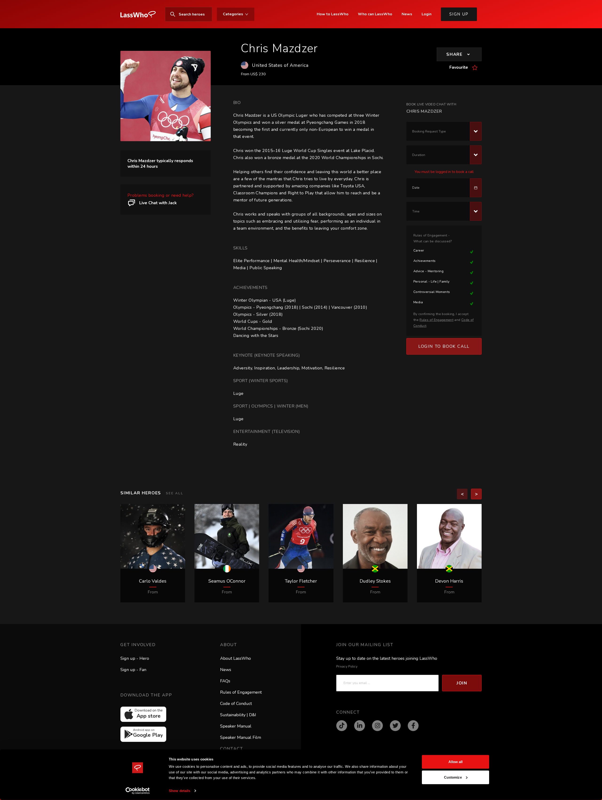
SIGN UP (458, 14)
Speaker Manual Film (240, 737)
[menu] (210, 14)
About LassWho (235, 658)
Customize (453, 777)
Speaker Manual (235, 726)
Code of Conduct (236, 703)
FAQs (225, 681)
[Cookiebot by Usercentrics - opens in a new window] (137, 790)
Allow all (455, 762)
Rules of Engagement (241, 692)
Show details (179, 791)
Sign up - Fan (133, 669)
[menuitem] (140, 14)
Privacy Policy (346, 666)
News (225, 669)
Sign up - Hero (134, 658)
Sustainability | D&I (238, 715)
